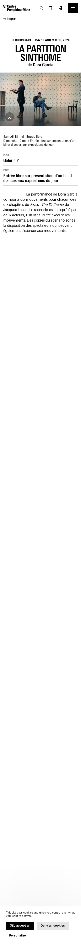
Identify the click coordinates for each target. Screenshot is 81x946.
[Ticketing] (60, 8)
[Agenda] (50, 8)
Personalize (17, 935)
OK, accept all (20, 925)
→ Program (9, 19)
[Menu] (73, 8)
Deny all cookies (52, 925)
